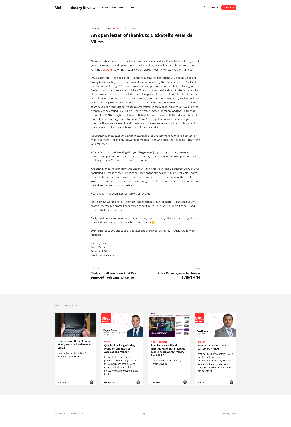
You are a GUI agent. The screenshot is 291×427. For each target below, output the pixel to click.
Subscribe (229, 7)
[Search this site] (205, 7)
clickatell (117, 29)
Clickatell (108, 69)
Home (105, 7)
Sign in (214, 7)
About (133, 7)
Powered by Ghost (228, 413)
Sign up (145, 413)
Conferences (119, 7)
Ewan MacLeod (101, 29)
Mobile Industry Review (75, 7)
